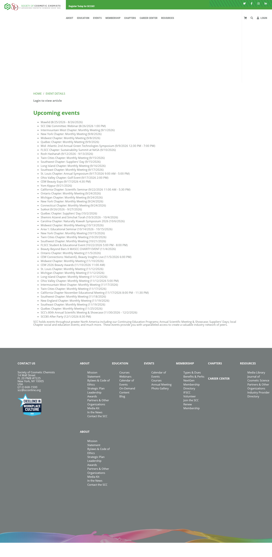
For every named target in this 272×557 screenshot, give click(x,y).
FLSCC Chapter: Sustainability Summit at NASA (78, 150)
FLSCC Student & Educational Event (84, 245)
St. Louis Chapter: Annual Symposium (85, 173)
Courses (124, 372)
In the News (94, 412)
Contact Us (26, 363)
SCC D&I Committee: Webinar (73, 126)
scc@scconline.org (29, 390)
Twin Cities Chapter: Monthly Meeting (73, 158)
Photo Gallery (160, 388)
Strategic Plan (96, 388)
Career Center (148, 17)
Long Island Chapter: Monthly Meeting (73, 166)
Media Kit (93, 408)
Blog (122, 396)
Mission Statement (93, 374)
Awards (92, 396)
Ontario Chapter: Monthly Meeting (71, 193)
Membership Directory (191, 386)
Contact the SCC (97, 416)
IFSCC (186, 392)
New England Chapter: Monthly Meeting (75, 300)
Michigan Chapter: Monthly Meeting (72, 197)
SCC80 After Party (66, 316)
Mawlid (62, 122)
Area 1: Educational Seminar (76, 229)
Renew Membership (191, 406)
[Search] (252, 18)
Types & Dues (192, 372)
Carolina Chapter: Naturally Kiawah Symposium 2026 (83, 221)
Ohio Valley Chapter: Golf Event (74, 177)
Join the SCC (191, 400)
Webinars (125, 376)
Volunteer (189, 396)
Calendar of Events (158, 374)
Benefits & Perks (193, 376)
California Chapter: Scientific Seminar (85, 189)
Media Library (256, 372)
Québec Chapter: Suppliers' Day (69, 213)
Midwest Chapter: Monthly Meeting (70, 138)
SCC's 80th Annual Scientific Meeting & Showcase (89, 312)
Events (97, 17)
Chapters (130, 17)
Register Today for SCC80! (82, 6)
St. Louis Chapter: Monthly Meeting (72, 269)
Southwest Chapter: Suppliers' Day (70, 162)
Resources (167, 17)
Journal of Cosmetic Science (258, 378)
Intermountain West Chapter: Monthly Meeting (78, 130)
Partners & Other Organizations (98, 402)
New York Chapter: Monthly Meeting (71, 134)
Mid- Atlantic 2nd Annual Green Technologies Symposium (98, 146)
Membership (112, 17)
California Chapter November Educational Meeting (95, 292)
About (69, 17)
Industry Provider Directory (258, 394)
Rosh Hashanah (67, 154)
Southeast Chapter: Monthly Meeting (72, 169)
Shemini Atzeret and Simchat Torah (79, 217)
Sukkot (61, 209)
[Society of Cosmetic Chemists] (31, 5)
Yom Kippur (56, 185)
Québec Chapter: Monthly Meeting (70, 142)
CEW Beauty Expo (66, 181)
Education (83, 17)
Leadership (94, 392)
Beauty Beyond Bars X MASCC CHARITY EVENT (78, 249)
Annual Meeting (161, 384)
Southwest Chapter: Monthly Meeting (73, 241)
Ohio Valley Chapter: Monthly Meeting (80, 281)
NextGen (188, 380)
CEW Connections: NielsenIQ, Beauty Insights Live (86, 257)
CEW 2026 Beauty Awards (73, 265)
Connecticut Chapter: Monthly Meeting (73, 205)
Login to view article (47, 100)
